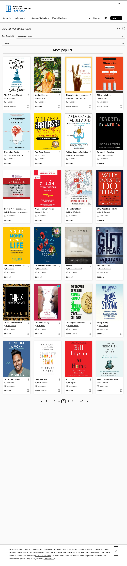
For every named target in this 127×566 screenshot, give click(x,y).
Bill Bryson (72, 383)
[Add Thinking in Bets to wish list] (120, 106)
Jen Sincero (41, 155)
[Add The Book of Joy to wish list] (59, 334)
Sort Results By (8, 36)
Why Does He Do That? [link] (107, 209)
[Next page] (87, 401)
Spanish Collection (40, 18)
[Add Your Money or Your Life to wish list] (28, 277)
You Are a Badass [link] (42, 152)
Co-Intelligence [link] (41, 95)
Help (119, 3)
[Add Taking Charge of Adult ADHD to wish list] (90, 163)
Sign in (116, 18)
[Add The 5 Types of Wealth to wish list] (28, 106)
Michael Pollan (42, 269)
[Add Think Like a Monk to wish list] (28, 391)
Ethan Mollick (42, 98)
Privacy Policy (73, 549)
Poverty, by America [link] (105, 152)
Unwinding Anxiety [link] (12, 152)
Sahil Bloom (10, 98)
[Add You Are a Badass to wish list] (59, 163)
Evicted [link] (69, 266)
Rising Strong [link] (103, 323)
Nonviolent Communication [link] (77, 95)
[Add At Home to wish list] (90, 391)
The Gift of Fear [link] (103, 266)
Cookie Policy (49, 559)
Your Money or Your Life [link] (14, 266)
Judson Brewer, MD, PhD (14, 155)
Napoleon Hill (11, 326)
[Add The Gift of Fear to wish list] (120, 277)
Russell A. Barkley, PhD (76, 155)
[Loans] (105, 18)
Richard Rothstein (74, 212)
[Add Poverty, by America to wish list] (120, 163)
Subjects (7, 18)
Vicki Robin (10, 269)
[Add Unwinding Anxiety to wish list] (28, 163)
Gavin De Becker (105, 269)
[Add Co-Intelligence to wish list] (59, 106)
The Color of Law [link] (73, 209)
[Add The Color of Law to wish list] (90, 220)
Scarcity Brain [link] (41, 379)
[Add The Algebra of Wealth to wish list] (90, 334)
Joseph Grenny (42, 212)
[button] (94, 18)
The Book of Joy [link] (42, 323)
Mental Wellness (59, 18)
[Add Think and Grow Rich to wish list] (28, 334)
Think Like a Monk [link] (12, 379)
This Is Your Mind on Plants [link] (46, 266)
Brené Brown (103, 326)
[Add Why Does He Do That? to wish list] (120, 220)
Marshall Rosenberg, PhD (77, 98)
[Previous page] (41, 401)
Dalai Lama (41, 326)
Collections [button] (20, 18)
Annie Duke (103, 98)
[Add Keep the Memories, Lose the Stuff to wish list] (120, 391)
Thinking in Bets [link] (104, 95)
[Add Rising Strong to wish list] (120, 334)
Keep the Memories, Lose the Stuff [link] (108, 379)
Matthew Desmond (105, 155)
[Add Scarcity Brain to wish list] (59, 391)
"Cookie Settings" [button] (43, 555)
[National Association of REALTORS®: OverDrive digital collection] (18, 8)
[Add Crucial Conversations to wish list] (59, 220)
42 (81, 401)
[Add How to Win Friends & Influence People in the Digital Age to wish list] (28, 220)
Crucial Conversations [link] (44, 209)
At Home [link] (70, 379)
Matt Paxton (103, 383)
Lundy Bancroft (104, 212)
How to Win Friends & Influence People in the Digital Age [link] (15, 209)
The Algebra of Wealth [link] (75, 323)
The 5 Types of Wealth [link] (13, 95)
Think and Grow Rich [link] (13, 323)
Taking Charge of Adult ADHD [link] (77, 152)
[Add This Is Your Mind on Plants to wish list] (59, 277)
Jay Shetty (10, 383)
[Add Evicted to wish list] (90, 277)
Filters (6, 43)
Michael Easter (42, 383)
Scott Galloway (73, 326)
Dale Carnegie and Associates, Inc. (17, 212)
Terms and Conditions (53, 549)
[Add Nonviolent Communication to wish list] (90, 106)
